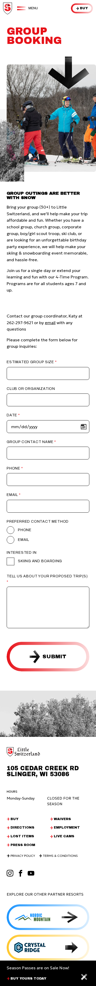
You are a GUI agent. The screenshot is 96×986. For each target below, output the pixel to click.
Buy (84, 8)
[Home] (7, 8)
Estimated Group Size (30, 362)
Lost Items (22, 836)
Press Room (22, 845)
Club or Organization (31, 389)
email (50, 322)
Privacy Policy (22, 855)
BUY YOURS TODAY (28, 978)
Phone (13, 468)
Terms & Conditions (60, 855)
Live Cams (64, 836)
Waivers (62, 819)
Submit (54, 656)
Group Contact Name (30, 442)
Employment (67, 827)
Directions (22, 827)
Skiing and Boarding (40, 561)
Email (12, 495)
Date (12, 415)
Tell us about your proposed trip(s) (47, 576)
